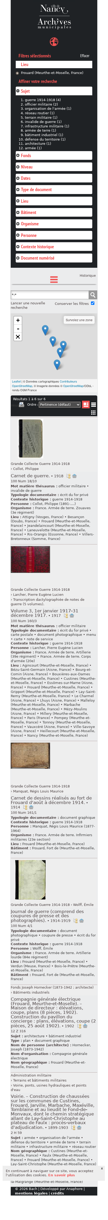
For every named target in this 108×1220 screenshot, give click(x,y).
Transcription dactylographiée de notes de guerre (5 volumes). (47, 602)
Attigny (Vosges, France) (42, 517)
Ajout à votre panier (74, 476)
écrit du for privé (74, 495)
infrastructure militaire (48, 1147)
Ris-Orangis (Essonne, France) (52, 534)
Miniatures (93, 412)
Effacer (84, 55)
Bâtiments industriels (31, 992)
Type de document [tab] (36, 189)
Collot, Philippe (26, 469)
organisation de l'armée (59, 1138)
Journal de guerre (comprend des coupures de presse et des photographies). (47, 916)
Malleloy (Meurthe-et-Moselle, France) (53, 702)
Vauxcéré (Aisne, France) (48, 727)
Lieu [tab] (24, 201)
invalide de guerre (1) (43, 122)
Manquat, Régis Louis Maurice (38, 791)
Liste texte (93, 405)
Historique (88, 275)
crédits (57, 1193)
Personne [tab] (29, 235)
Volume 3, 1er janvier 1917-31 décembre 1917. (44, 613)
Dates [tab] (25, 178)
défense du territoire (28, 1142)
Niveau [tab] (27, 167)
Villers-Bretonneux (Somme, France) (52, 536)
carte (18, 639)
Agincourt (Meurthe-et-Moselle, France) (55, 665)
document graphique (77, 818)
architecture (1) (38, 144)
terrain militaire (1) (41, 118)
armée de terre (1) (40, 130)
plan (26, 1041)
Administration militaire (31, 1075)
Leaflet (16, 381)
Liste (86, 404)
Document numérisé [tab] (38, 258)
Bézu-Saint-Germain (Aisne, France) (41, 670)
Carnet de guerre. (37, 475)
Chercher (93, 295)
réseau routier (84, 1147)
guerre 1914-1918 (67, 499)
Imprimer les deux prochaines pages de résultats (21, 405)
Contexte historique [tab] (37, 247)
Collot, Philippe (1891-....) (54, 504)
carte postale (22, 635)
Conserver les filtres (72, 304)
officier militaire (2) (41, 104)
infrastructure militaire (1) (47, 126)
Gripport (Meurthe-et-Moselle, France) (42, 692)
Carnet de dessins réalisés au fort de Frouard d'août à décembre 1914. (51, 802)
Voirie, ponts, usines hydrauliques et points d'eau (49, 1087)
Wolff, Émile (83, 905)
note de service (40, 639)
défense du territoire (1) (45, 139)
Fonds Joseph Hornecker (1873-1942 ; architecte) (52, 987)
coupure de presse (57, 935)
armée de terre (62, 1142)
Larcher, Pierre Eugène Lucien (38, 595)
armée (29, 1138)
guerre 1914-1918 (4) (43, 100)
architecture (34, 1036)
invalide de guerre (26, 491)
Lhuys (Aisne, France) (58, 700)
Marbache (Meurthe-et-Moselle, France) (45, 707)
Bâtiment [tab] (28, 212)
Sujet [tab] (25, 91)
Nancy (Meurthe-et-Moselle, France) (57, 735)
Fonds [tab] (26, 155)
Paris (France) (38, 718)
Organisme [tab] (30, 224)
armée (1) (33, 148)
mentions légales (31, 1193)
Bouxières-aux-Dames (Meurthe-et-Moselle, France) (50, 676)
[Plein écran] (18, 337)
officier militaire (72, 486)
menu (91, 635)
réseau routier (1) (40, 113)
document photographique (59, 635)
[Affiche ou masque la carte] (54, 42)
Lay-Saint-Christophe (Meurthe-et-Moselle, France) (53, 1164)
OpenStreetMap (73, 386)
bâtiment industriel (65, 1036)
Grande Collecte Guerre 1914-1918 (40, 464)
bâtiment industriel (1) (44, 135)
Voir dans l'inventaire (68, 476)
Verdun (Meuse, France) (30, 966)
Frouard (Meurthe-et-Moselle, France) (52, 73)
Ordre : (32, 404)
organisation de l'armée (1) (48, 109)
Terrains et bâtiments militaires (40, 1080)
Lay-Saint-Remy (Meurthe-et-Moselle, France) (53, 694)
